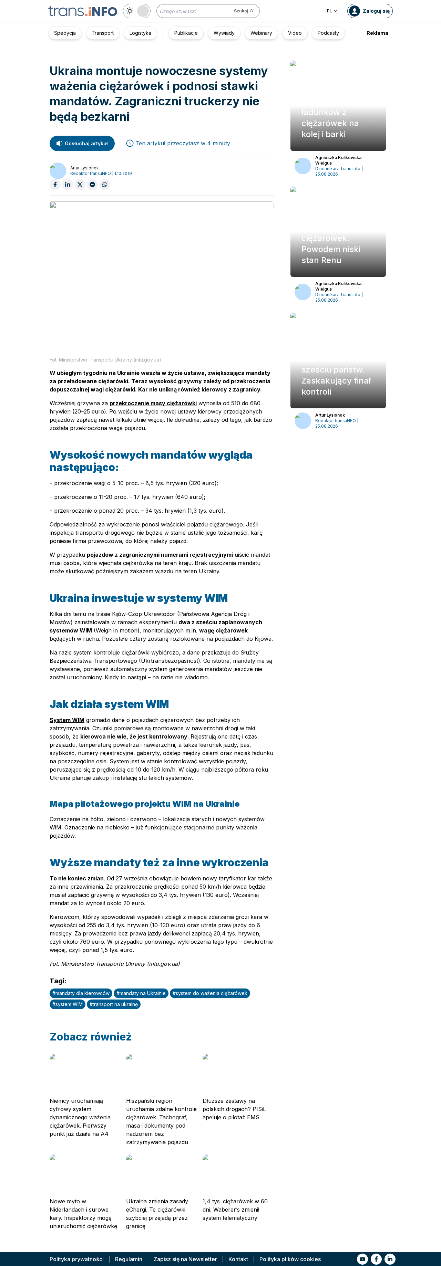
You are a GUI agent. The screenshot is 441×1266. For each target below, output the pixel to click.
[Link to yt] (362, 1259)
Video (295, 33)
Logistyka (140, 33)
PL (329, 10)
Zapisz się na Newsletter (185, 1259)
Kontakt (238, 1259)
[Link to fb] (376, 1259)
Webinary (261, 33)
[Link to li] (390, 1259)
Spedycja (65, 33)
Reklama (377, 33)
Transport (103, 33)
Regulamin (128, 1259)
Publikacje (186, 33)
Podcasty (328, 33)
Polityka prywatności (77, 1259)
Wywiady (224, 33)
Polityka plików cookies (290, 1259)
